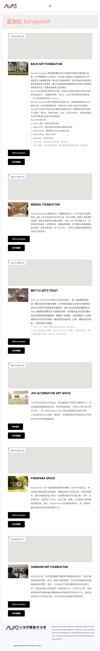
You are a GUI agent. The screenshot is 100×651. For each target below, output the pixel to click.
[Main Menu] (50, 6)
